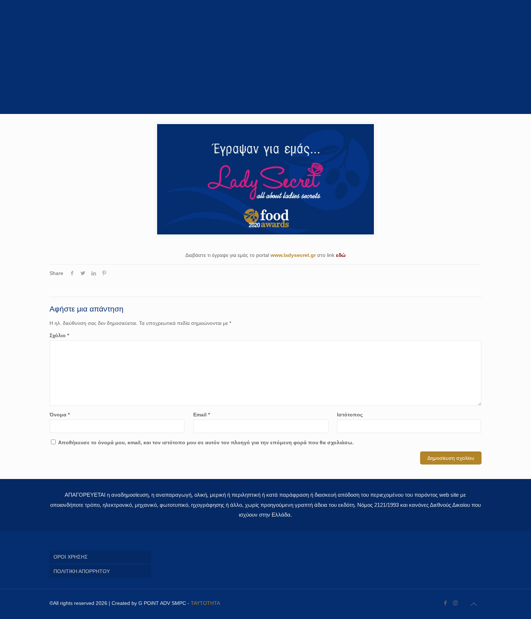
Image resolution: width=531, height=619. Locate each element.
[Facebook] (445, 603)
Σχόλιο (59, 335)
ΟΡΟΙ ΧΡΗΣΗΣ (70, 557)
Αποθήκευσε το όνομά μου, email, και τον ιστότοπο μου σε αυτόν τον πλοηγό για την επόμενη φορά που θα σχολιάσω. (206, 442)
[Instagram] (455, 603)
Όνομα (59, 414)
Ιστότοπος (350, 414)
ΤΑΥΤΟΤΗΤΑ (205, 603)
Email (201, 414)
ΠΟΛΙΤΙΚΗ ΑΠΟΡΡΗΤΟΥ (81, 571)
